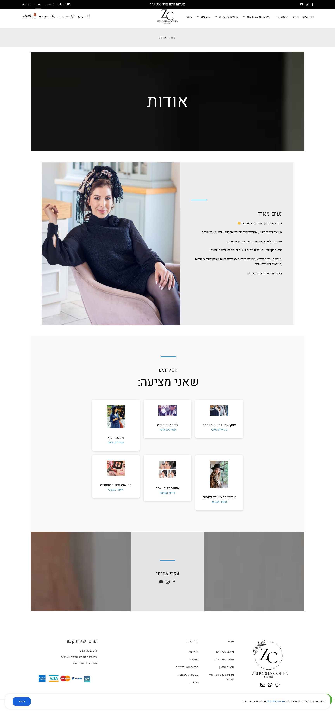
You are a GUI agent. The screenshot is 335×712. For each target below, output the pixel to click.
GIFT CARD (65, 4)
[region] (167, 703)
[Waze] (277, 684)
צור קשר (26, 4)
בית (173, 38)
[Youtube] (301, 4)
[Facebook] (312, 4)
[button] (83, 16)
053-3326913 (88, 650)
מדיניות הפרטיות (275, 701)
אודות (38, 4)
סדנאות (50, 4)
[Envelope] (262, 684)
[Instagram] (307, 4)
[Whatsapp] (270, 684)
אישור (21, 701)
